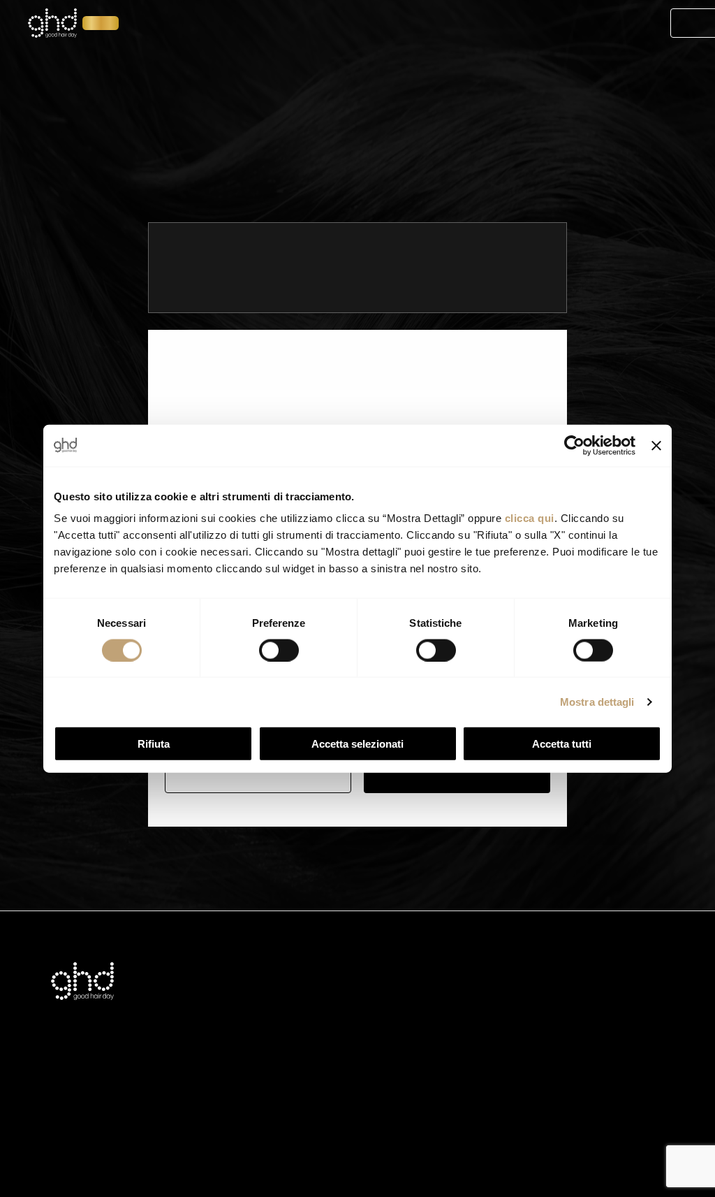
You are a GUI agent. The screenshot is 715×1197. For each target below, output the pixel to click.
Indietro (258, 775)
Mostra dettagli (597, 701)
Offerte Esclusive (392, 24)
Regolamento (345, 1055)
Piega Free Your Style (255, 24)
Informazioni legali (356, 992)
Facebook (494, 1013)
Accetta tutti (561, 744)
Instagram (494, 992)
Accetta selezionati (357, 744)
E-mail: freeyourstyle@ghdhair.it (594, 992)
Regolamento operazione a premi (390, 1076)
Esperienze (501, 24)
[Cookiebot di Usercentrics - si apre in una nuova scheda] (574, 445)
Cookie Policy (346, 1034)
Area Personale (604, 24)
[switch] (279, 650)
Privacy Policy (347, 1013)
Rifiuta (154, 744)
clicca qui (529, 518)
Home (151, 24)
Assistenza (279, 992)
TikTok (485, 1034)
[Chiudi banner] (656, 445)
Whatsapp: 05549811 (572, 1013)
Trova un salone (334, 76)
